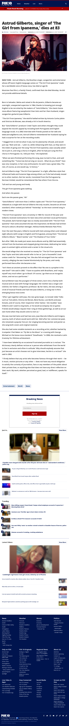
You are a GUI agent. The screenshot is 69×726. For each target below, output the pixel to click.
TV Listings (57, 666)
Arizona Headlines (7, 621)
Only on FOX (6, 649)
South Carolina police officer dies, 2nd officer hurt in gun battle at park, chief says (33, 484)
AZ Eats (21, 654)
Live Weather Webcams (8, 686)
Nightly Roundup (6, 635)
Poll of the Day (6, 637)
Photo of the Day (24, 694)
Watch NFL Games (59, 684)
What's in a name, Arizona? (24, 675)
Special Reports (6, 671)
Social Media (41, 680)
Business (39, 621)
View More (62, 430)
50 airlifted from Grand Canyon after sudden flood (25, 476)
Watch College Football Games (60, 687)
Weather (22, 618)
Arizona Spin (5, 652)
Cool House (5, 659)
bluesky (60, 715)
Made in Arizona (6, 665)
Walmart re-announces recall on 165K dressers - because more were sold (31, 491)
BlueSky (39, 694)
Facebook (39, 688)
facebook (44, 715)
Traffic (4, 643)
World (20, 386)
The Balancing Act (24, 656)
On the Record (23, 668)
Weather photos (23, 696)
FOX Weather (23, 639)
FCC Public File (58, 662)
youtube (53, 715)
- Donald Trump (58, 632)
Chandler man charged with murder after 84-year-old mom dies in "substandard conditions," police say (34, 463)
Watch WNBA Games (59, 705)
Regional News (42, 649)
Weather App (22, 633)
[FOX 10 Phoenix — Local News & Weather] (7, 4)
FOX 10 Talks (22, 660)
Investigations (6, 663)
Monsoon (22, 623)
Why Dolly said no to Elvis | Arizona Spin (12, 586)
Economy (39, 623)
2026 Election (57, 621)
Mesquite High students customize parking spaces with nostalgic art (20, 601)
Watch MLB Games (59, 690)
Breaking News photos (25, 692)
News (28, 386)
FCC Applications (58, 660)
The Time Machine (24, 670)
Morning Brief (6, 633)
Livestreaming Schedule (8, 688)
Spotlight (4, 674)
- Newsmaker (57, 628)
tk (56, 715)
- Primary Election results (58, 623)
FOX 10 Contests (23, 682)
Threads (39, 692)
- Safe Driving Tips (7, 645)
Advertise (56, 652)
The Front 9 (22, 662)
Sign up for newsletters (25, 686)
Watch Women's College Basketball (59, 702)
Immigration (5, 629)
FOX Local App (6, 690)
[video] (34, 559)
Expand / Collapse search (66, 3)
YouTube (39, 682)
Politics (56, 618)
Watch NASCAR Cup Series (59, 692)
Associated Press (14, 32)
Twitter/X (39, 690)
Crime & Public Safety (8, 625)
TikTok (38, 684)
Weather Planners (24, 629)
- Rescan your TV (58, 668)
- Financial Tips (41, 629)
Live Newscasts (6, 684)
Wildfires (21, 627)
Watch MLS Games (59, 707)
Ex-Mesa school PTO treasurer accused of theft (26, 519)
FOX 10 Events (23, 684)
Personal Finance (41, 627)
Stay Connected (25, 680)
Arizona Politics (58, 626)
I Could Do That (23, 666)
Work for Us (57, 670)
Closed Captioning (59, 654)
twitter (47, 715)
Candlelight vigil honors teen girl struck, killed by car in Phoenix (24, 575)
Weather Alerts (23, 631)
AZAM (3, 623)
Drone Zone (5, 661)
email (63, 715)
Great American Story (25, 664)
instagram (50, 715)
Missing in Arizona (7, 667)
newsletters (66, 715)
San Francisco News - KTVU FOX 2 (42, 656)
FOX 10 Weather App (7, 692)
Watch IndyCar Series (59, 695)
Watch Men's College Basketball (59, 698)
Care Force (5, 654)
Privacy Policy (36, 421)
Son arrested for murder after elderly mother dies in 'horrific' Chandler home (23, 579)
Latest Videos (7, 542)
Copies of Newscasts (59, 658)
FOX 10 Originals (25, 649)
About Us (57, 649)
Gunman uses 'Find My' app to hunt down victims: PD (28, 512)
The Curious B (23, 658)
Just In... (5, 430)
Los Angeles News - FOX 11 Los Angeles (42, 652)
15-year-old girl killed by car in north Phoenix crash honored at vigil (30, 468)
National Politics (58, 630)
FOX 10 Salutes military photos (25, 689)
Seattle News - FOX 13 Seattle (43, 659)
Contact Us (57, 656)
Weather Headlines (24, 625)
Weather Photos (23, 635)
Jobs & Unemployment (43, 625)
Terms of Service (36, 423)
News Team (57, 664)
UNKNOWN (22, 672)
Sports (4, 641)
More (40, 3)
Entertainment (23, 32)
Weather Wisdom (24, 637)
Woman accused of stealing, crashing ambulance (27, 532)
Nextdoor (39, 697)
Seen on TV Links (6, 639)
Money (39, 618)
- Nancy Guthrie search (8, 669)
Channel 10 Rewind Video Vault (7, 656)
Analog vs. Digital (24, 652)
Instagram (39, 686)
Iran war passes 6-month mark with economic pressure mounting (19, 594)
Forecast (21, 621)
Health (4, 627)
